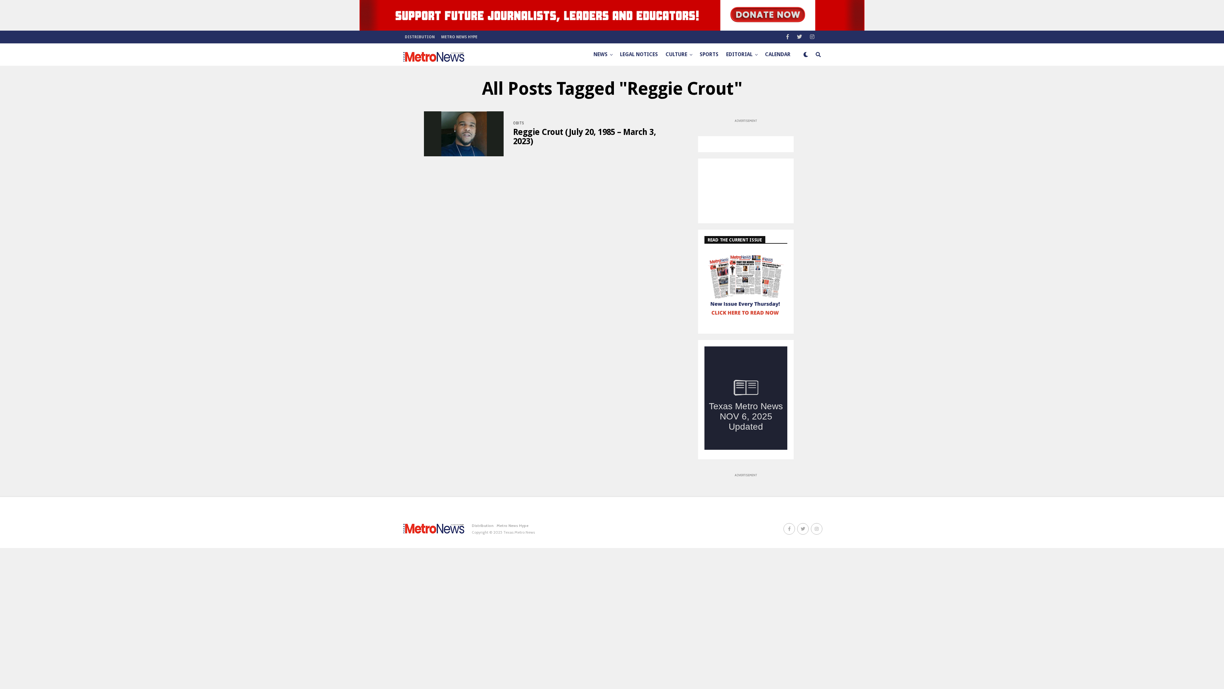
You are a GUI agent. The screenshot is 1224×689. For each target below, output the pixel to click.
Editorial (739, 54)
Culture (676, 54)
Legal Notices (639, 54)
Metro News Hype (459, 37)
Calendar (777, 54)
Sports (709, 54)
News (601, 54)
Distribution (420, 37)
